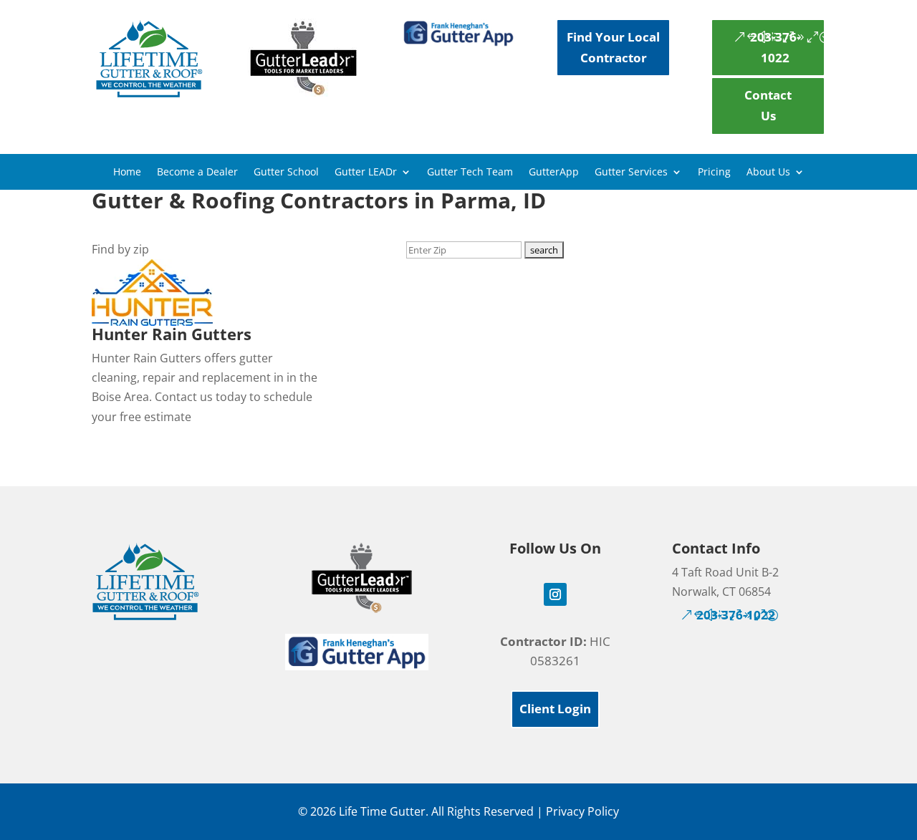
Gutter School (286, 172)
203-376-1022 (775, 47)
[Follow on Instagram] (555, 594)
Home (127, 172)
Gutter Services (631, 172)
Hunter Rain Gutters (171, 333)
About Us (768, 172)
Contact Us (768, 105)
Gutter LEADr (366, 172)
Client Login (555, 708)
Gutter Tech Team (470, 172)
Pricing (714, 172)
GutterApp (554, 172)
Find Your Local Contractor (613, 47)
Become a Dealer (197, 172)
